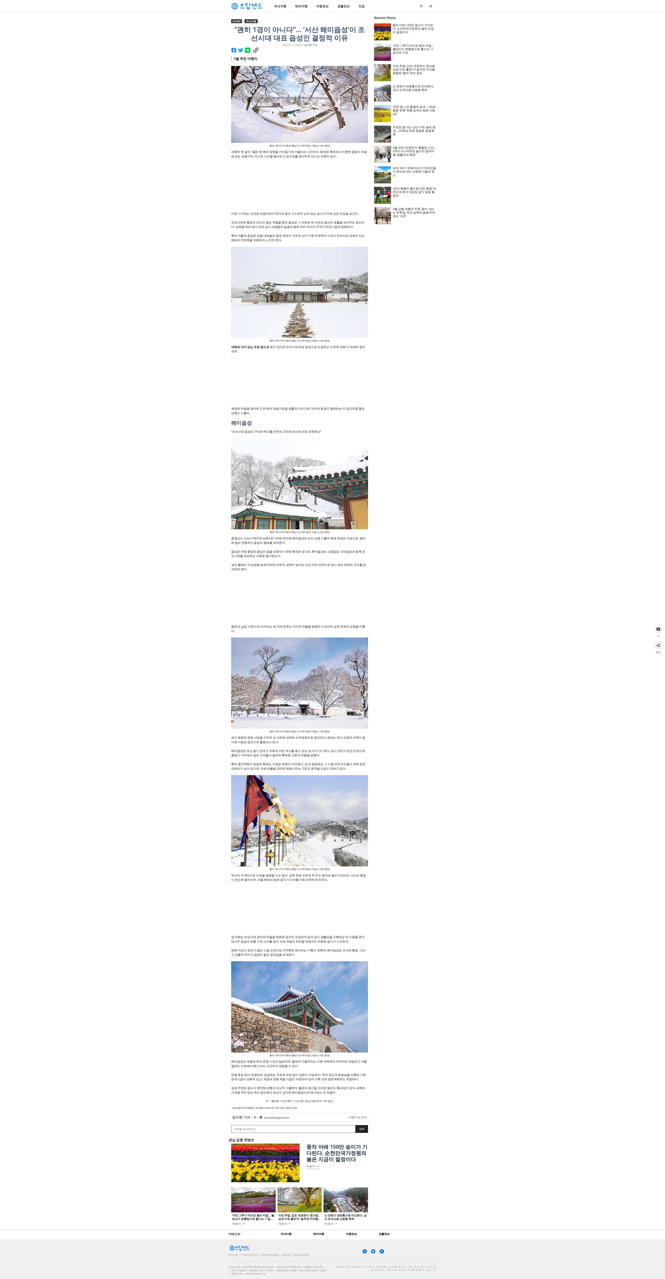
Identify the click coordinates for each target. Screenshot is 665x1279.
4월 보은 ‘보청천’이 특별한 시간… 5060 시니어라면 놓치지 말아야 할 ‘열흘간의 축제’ (414, 151)
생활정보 (343, 6)
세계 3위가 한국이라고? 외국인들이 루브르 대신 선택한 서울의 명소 (414, 171)
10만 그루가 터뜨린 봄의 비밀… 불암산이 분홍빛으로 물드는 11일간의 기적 (413, 49)
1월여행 (274, 1101)
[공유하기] (658, 645)
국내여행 (280, 6)
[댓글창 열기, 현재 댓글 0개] (658, 629)
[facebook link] (381, 1251)
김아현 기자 (241, 1117)
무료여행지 (286, 1101)
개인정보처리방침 (269, 1254)
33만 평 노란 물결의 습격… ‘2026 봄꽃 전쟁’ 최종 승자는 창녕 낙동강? (414, 110)
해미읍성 (328, 1101)
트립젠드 (340, 1266)
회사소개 (233, 1254)
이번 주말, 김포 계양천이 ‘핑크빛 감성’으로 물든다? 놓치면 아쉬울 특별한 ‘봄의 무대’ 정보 (414, 69)
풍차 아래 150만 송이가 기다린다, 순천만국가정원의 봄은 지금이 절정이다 (337, 1153)
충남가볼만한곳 (313, 1101)
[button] (421, 6)
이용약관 (285, 1254)
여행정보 (322, 6)
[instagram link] (364, 1251)
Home (237, 21)
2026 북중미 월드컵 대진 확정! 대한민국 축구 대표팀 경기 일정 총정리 (414, 192)
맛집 (361, 6)
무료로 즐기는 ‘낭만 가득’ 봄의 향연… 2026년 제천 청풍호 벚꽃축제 (414, 130)
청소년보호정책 (301, 1254)
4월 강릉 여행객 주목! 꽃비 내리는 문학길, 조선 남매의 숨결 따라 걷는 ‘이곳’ (414, 212)
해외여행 (301, 6)
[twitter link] (373, 1251)
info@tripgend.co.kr (255, 1273)
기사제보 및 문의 (249, 1254)
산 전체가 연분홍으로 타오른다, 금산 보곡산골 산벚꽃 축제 (413, 88)
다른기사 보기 (358, 1117)
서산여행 (299, 1101)
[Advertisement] (299, 187)
